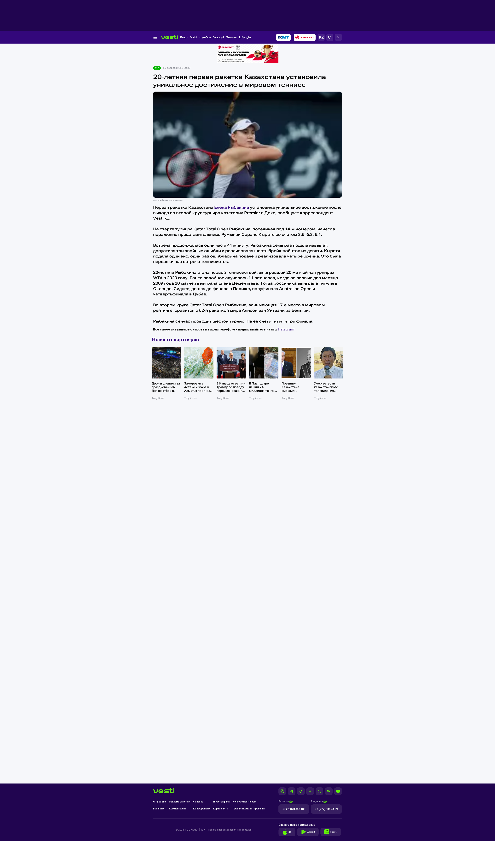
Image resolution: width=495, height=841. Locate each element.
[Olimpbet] (305, 37)
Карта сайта (220, 808)
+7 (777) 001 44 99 (326, 809)
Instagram (286, 329)
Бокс (184, 37)
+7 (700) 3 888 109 (293, 809)
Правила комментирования (249, 808)
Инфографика (221, 801)
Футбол (205, 37)
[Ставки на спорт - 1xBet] (283, 37)
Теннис (231, 37)
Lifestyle (245, 37)
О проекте (159, 801)
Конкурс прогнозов (244, 801)
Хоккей (218, 37)
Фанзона (198, 801)
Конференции (201, 808)
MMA (193, 37)
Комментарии (177, 808)
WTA (157, 68)
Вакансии (158, 808)
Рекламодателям (179, 801)
